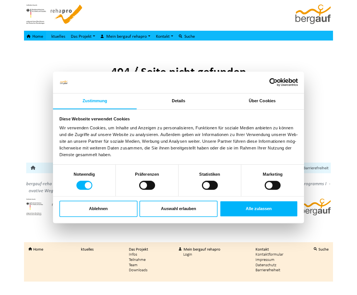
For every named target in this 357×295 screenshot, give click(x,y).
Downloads (138, 269)
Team (133, 264)
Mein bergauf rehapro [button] (126, 36)
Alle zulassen (259, 208)
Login (187, 254)
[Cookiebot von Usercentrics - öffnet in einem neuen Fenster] (273, 82)
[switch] (147, 185)
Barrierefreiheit (316, 168)
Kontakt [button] (163, 36)
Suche (189, 36)
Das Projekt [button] (82, 36)
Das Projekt (138, 249)
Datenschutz (265, 264)
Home (37, 36)
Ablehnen (98, 208)
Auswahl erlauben (178, 208)
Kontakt (262, 249)
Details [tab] (178, 100)
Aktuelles (57, 36)
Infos (133, 254)
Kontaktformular (269, 254)
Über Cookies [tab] (262, 100)
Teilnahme (137, 259)
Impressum (264, 259)
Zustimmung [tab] (95, 100)
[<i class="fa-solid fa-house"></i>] (33, 168)
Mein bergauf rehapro (201, 249)
